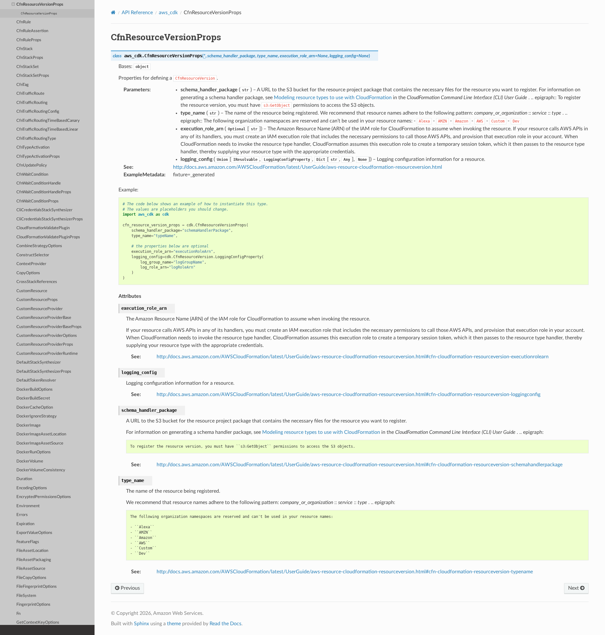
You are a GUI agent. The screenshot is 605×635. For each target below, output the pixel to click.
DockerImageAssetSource (39, 443)
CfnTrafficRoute (30, 94)
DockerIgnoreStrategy (36, 416)
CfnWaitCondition (32, 175)
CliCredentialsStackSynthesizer (44, 210)
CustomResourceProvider (39, 309)
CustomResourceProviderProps (44, 345)
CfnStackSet (27, 67)
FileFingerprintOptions (36, 587)
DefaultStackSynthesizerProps (43, 372)
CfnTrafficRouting (32, 103)
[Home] (113, 12)
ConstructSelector (32, 255)
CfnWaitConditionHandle (38, 183)
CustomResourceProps (37, 300)
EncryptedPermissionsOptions (43, 497)
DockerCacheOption (34, 407)
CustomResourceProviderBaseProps (49, 327)
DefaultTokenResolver (36, 380)
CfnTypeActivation (32, 147)
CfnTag (22, 85)
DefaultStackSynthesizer (38, 362)
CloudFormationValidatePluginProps (48, 237)
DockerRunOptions (33, 452)
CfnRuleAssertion (32, 31)
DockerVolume (29, 461)
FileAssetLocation (32, 551)
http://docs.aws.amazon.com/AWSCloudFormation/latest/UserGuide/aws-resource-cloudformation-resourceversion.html (307, 167)
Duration (24, 479)
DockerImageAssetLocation (41, 434)
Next (574, 588)
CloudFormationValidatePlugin (43, 228)
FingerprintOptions (33, 605)
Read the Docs (225, 623)
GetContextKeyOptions (37, 623)
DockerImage (28, 425)
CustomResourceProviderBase (43, 318)
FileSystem (26, 596)
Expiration (25, 524)
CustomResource (31, 291)
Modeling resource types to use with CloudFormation (333, 97)
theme (174, 623)
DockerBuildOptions (34, 390)
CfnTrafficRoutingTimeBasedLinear (47, 130)
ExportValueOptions (34, 533)
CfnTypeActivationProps (38, 157)
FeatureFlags (27, 542)
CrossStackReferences (36, 282)
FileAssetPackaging (33, 560)
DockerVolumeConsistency (40, 470)
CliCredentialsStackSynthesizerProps (49, 219)
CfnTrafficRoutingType (36, 139)
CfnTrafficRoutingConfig (37, 112)
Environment (28, 506)
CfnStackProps (29, 58)
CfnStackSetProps (32, 76)
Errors (22, 515)
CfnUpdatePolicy (31, 165)
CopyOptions (28, 273)
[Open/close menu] (13, 5)
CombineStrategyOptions (39, 246)
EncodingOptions (31, 488)
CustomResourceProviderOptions (46, 336)
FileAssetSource (30, 569)
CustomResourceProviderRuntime (47, 354)
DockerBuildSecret (33, 398)
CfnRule (23, 22)
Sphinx (141, 623)
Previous (129, 588)
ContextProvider (31, 264)
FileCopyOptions (31, 578)
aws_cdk (168, 12)
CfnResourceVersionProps (39, 5)
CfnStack (24, 49)
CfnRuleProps (28, 40)
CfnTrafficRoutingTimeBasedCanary (48, 121)
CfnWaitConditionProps (37, 201)
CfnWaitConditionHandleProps (43, 192)
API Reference (137, 12)
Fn (18, 614)
